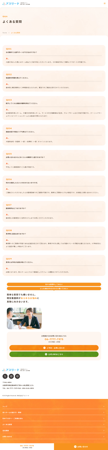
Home (5, 33)
